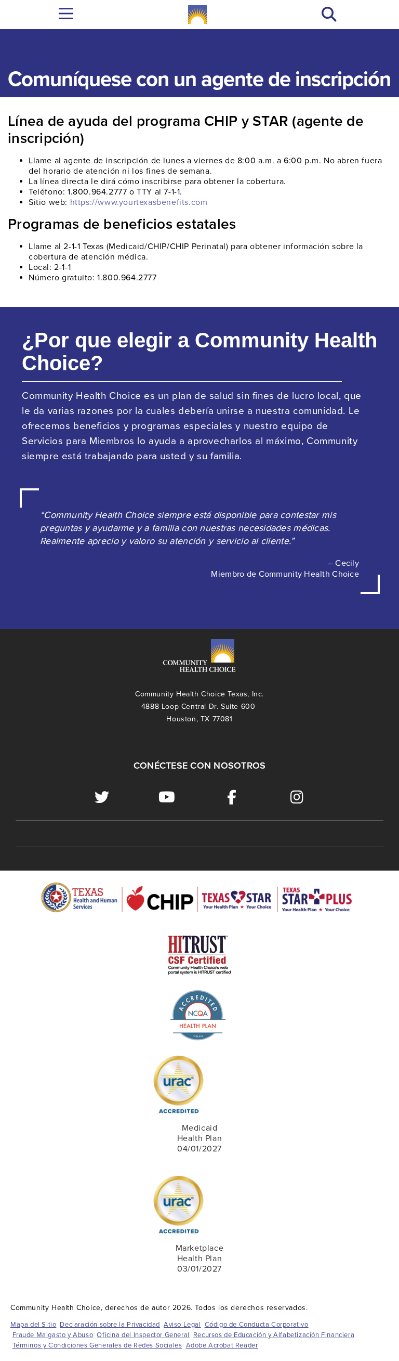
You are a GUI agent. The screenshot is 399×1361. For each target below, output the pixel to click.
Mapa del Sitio (33, 1324)
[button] (329, 14)
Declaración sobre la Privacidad (110, 1324)
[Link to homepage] (197, 14)
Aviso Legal (182, 1324)
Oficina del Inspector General (143, 1335)
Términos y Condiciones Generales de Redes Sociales (97, 1345)
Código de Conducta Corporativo (257, 1324)
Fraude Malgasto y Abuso (53, 1335)
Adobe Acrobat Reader (222, 1345)
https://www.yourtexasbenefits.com (139, 202)
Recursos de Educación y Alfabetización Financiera (273, 1335)
